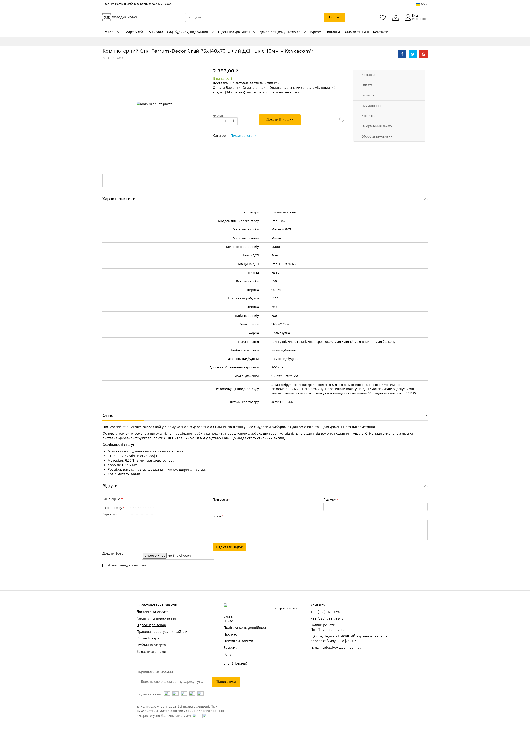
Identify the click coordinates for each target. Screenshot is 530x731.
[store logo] (120, 17)
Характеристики (119, 198)
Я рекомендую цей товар (128, 565)
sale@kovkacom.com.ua (342, 647)
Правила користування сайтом (162, 632)
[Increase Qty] (233, 121)
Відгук (228, 654)
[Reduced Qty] (217, 121)
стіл (293, 212)
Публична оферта (151, 645)
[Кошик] (395, 17)
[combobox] (254, 17)
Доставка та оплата (153, 612)
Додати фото (113, 553)
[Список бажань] (383, 17)
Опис (107, 415)
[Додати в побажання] (342, 119)
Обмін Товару (148, 638)
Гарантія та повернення (156, 618)
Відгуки (110, 485)
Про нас (230, 634)
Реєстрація (420, 19)
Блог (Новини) (235, 663)
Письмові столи (244, 136)
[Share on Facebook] (402, 54)
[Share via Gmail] (423, 54)
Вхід (415, 15)
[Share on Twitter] (413, 54)
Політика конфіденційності (245, 628)
